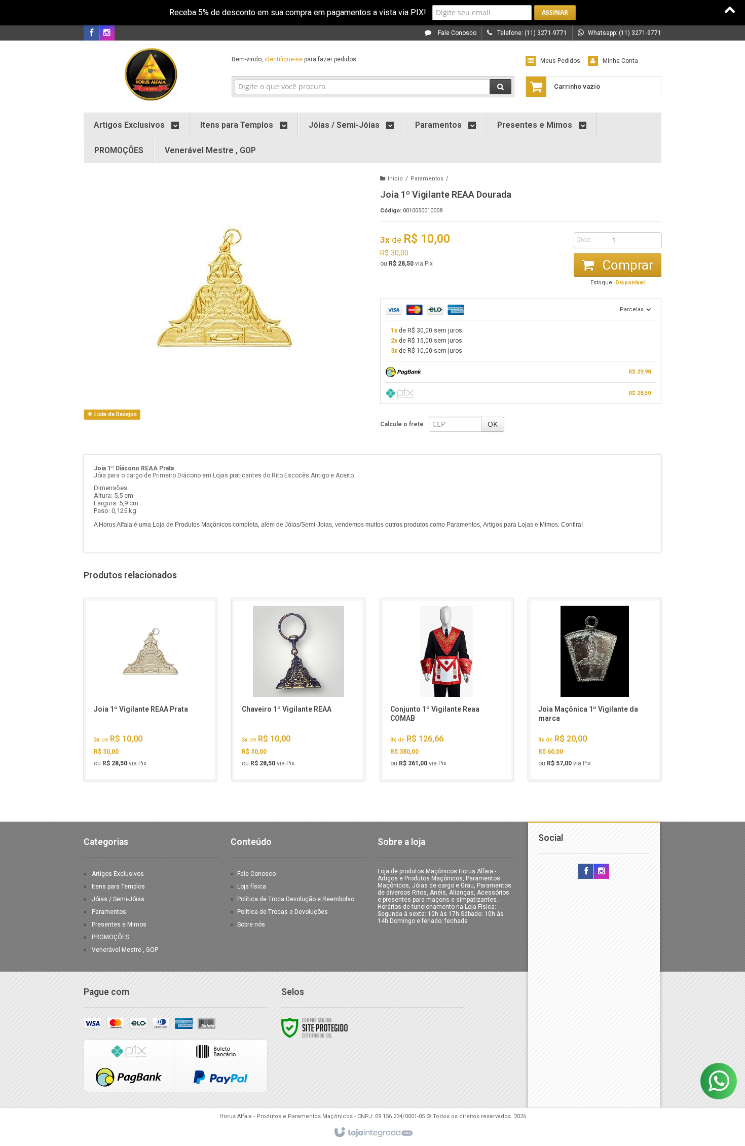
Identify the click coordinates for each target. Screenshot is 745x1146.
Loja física (251, 886)
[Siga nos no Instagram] (107, 33)
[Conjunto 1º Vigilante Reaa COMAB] (447, 690)
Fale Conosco (456, 32)
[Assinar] (555, 12)
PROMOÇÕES (110, 937)
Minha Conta (620, 60)
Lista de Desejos (115, 414)
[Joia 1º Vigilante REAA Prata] (150, 690)
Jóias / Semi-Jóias (118, 899)
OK (493, 424)
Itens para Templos (118, 886)
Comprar (626, 265)
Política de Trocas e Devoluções (282, 911)
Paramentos (427, 178)
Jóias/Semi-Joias (308, 524)
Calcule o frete (402, 424)
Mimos (549, 524)
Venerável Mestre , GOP (125, 949)
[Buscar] (500, 86)
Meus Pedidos (560, 60)
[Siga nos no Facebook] (91, 33)
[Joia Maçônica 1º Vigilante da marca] (595, 690)
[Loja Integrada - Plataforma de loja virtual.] (372, 1132)
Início (395, 178)
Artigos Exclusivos (118, 873)
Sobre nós (251, 924)
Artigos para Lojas (508, 524)
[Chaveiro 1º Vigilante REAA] (298, 690)
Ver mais (156, 730)
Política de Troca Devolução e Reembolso (295, 899)
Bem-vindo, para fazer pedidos (294, 59)
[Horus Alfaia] (150, 74)
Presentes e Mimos (119, 924)
